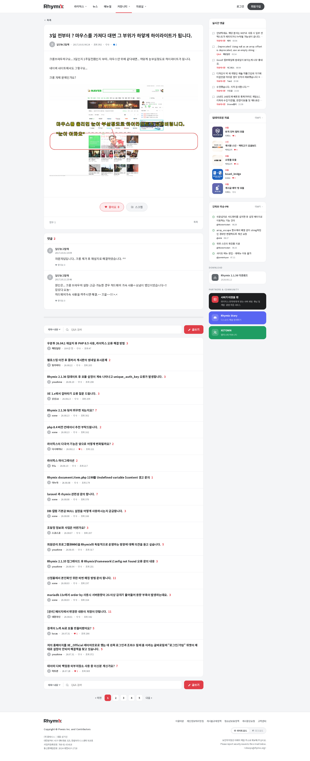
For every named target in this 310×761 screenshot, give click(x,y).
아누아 (55, 482)
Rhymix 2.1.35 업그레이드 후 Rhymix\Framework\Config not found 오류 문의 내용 (101, 561)
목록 (48, 20)
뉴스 (95, 6)
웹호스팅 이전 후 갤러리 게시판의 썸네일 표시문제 (77, 360)
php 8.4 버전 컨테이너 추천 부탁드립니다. (72, 427)
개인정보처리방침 (195, 721)
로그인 (240, 6)
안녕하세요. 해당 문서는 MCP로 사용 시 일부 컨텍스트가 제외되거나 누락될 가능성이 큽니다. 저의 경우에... (240, 36)
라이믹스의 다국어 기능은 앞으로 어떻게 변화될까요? (79, 444)
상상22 (55, 398)
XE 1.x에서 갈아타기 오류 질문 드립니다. (71, 393)
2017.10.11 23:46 (63, 279)
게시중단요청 (248, 721)
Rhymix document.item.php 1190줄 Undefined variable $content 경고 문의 (98, 477)
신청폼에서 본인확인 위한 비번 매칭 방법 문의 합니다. (79, 578)
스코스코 (56, 533)
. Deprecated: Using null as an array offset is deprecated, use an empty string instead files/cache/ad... (239, 50)
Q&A (219, 54)
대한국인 (56, 616)
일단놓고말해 (63, 44)
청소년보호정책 (231, 721)
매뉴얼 (107, 6)
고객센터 (262, 721)
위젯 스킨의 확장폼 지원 (228, 243)
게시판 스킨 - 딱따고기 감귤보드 (229, 142)
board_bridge (220, 170)
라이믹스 (79, 6)
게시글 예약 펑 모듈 (222, 185)
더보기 (258, 117)
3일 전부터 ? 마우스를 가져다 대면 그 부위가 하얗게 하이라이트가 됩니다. (120, 35)
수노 (54, 465)
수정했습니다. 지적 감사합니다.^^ (233, 87)
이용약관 (179, 721)
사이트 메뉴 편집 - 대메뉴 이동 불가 (234, 253)
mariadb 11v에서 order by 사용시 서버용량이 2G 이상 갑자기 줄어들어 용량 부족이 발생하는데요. (107, 595)
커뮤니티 (123, 6)
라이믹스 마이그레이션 (60, 460)
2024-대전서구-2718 (68, 748)
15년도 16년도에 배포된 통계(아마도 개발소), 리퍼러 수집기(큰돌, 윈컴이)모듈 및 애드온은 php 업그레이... (238, 100)
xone (54, 415)
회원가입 (256, 6)
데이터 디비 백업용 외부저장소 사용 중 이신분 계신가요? (81, 666)
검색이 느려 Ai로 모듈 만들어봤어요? (69, 628)
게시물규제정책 (214, 721)
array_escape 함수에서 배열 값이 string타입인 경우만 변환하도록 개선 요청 (239, 232)
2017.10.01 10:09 (63, 252)
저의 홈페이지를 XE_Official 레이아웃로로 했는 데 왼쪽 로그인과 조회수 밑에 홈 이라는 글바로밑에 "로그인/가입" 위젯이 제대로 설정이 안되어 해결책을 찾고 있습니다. (122, 647)
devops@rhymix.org (255, 747)
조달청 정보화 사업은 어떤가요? (66, 527)
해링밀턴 (56, 348)
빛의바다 (56, 365)
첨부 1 (52, 222)
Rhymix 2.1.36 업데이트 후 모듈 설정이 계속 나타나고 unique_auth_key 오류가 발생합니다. (105, 376)
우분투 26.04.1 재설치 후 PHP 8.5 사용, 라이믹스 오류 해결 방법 (86, 343)
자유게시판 (221, 40)
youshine (57, 382)
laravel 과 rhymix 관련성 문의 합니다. (71, 494)
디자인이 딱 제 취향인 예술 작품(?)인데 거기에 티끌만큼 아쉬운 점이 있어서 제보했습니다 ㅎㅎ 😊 (239, 77)
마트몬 (55, 671)
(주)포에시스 (49, 736)
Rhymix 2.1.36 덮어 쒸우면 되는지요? (70, 410)
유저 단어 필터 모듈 (222, 128)
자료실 (140, 6)
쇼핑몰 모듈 (218, 156)
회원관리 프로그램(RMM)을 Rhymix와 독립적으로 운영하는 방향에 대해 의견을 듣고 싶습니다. (104, 544)
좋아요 (114, 207)
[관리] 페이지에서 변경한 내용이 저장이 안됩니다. (77, 611)
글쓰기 (195, 329)
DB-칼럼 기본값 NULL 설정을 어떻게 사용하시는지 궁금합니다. (85, 511)
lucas (55, 633)
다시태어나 (57, 449)
